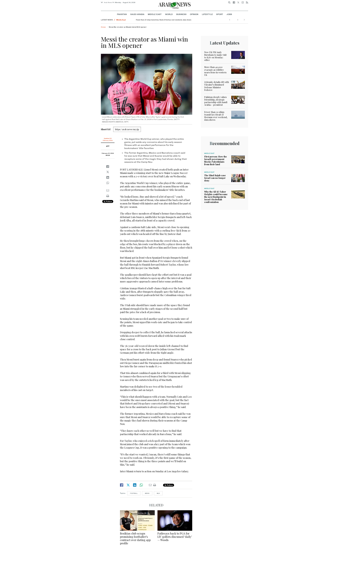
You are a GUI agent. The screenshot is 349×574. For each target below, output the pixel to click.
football (134, 493)
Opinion (194, 14)
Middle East (155, 14)
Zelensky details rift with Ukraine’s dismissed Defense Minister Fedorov (216, 86)
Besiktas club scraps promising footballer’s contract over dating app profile (135, 538)
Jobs (229, 14)
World (169, 14)
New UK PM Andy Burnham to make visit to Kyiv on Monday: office (215, 56)
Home (103, 27)
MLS (158, 493)
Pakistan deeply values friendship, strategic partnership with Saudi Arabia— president (215, 101)
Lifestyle (207, 14)
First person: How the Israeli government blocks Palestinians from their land (215, 160)
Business (181, 14)
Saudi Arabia (137, 14)
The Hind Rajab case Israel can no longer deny (215, 178)
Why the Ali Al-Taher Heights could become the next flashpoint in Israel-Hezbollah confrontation (216, 197)
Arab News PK (109, 2)
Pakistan (122, 14)
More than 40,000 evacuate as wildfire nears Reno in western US (215, 71)
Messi (147, 493)
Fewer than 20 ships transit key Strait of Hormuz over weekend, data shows (163, 20)
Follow (109, 201)
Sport (219, 14)
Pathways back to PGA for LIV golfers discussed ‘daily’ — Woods (174, 537)
